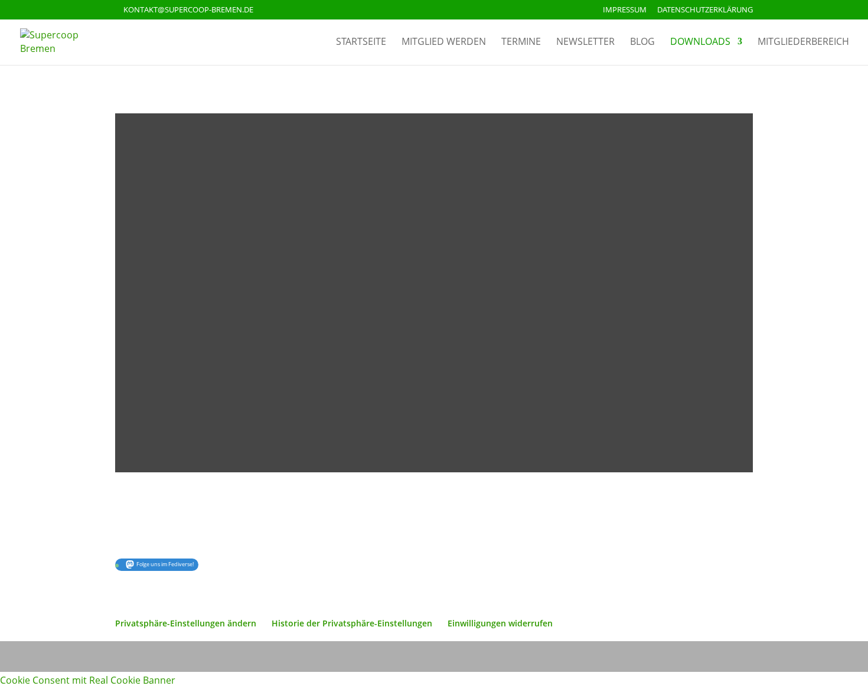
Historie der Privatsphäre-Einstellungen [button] (352, 623)
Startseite (361, 42)
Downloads (700, 42)
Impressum (625, 10)
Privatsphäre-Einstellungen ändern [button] (185, 623)
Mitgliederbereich (803, 42)
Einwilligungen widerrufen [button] (500, 623)
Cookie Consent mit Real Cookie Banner (87, 680)
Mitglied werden (444, 42)
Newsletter (585, 42)
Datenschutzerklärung (705, 10)
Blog (642, 42)
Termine (521, 42)
